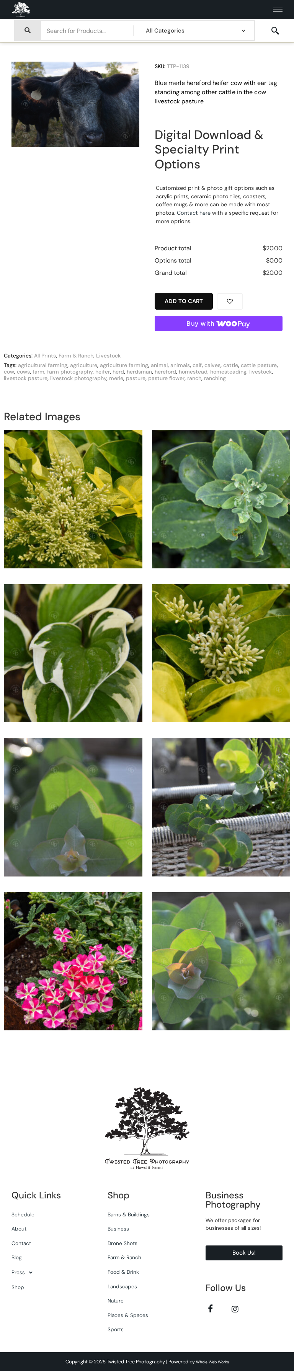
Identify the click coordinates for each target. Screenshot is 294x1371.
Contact (21, 1243)
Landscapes (122, 1286)
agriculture (83, 365)
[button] (275, 31)
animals (180, 365)
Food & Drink (123, 1272)
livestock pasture (25, 378)
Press (18, 1272)
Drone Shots (122, 1243)
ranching (215, 378)
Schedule (22, 1214)
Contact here (194, 212)
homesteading (228, 371)
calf (197, 365)
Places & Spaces (128, 1315)
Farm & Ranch (76, 355)
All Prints (45, 355)
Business (118, 1229)
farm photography (70, 371)
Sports (116, 1329)
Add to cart (184, 301)
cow (9, 371)
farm (38, 371)
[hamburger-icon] (277, 10)
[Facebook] (210, 1309)
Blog (16, 1257)
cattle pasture (259, 365)
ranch (194, 378)
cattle (230, 365)
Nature (116, 1301)
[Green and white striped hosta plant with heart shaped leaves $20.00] (73, 656)
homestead (193, 371)
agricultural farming (42, 365)
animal (159, 365)
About (18, 1229)
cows (23, 371)
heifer (102, 371)
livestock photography (78, 378)
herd (118, 371)
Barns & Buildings (129, 1214)
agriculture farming (124, 365)
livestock (260, 371)
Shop (17, 1287)
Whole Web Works (212, 1362)
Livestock (108, 355)
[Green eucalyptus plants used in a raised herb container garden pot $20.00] (73, 810)
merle (116, 378)
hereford (165, 371)
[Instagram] (235, 1309)
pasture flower (166, 378)
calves (212, 365)
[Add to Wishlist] (230, 301)
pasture (135, 378)
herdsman (139, 371)
